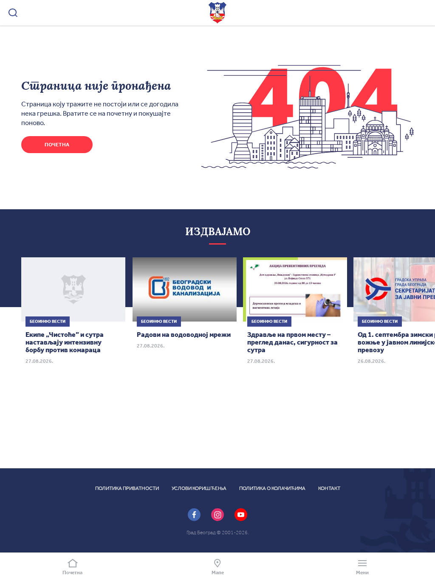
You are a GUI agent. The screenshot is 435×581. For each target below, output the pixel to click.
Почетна (57, 145)
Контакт (329, 488)
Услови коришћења (199, 488)
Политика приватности (127, 488)
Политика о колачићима (272, 488)
